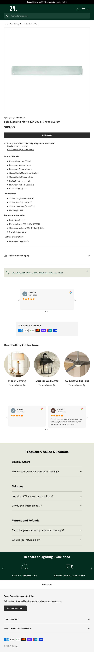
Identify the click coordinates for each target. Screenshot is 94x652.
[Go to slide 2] (47, 311)
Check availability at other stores (20, 149)
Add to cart (47, 135)
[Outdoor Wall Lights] (47, 364)
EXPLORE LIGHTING (15, 608)
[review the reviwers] (71, 293)
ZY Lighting (13, 646)
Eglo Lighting (9, 117)
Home (6, 24)
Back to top (47, 584)
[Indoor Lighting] (17, 364)
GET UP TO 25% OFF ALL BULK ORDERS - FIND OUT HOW (37, 272)
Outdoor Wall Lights (46, 380)
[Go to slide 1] (45, 311)
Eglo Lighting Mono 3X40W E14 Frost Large (24, 24)
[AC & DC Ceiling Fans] (77, 364)
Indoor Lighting (17, 380)
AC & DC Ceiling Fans (77, 380)
